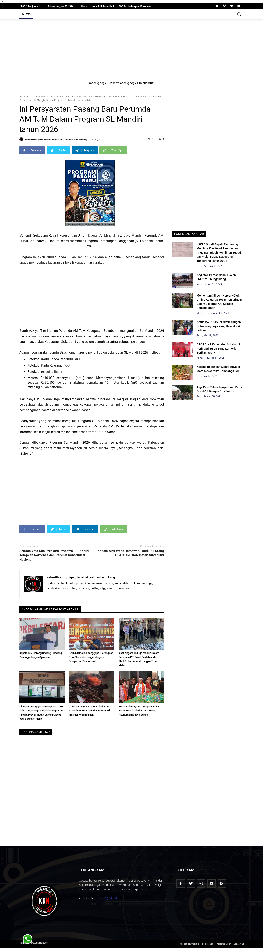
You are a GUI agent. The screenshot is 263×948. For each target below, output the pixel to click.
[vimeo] (224, 6)
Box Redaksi (207, 943)
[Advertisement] (164, 52)
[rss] (222, 883)
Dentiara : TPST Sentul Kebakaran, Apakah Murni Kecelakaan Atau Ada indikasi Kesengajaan (90, 710)
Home (84, 6)
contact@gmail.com (106, 898)
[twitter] (217, 6)
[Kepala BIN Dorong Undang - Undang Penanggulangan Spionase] (42, 634)
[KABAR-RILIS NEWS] (45, 901)
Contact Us (239, 943)
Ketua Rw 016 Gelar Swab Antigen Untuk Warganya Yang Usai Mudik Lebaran (219, 326)
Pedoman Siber (224, 943)
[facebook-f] (180, 883)
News (26, 14)
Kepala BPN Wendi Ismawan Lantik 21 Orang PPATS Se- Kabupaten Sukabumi (131, 553)
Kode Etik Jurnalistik (103, 6)
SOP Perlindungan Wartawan (135, 6)
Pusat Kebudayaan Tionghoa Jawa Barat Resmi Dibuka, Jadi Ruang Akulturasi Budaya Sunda (139, 710)
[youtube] (238, 6)
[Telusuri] (239, 14)
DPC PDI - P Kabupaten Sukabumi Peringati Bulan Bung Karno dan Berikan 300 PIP (218, 348)
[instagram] (201, 883)
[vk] (231, 6)
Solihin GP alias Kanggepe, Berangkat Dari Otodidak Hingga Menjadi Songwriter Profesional (91, 657)
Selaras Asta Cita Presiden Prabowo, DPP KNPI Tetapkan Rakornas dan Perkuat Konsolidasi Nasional (54, 555)
